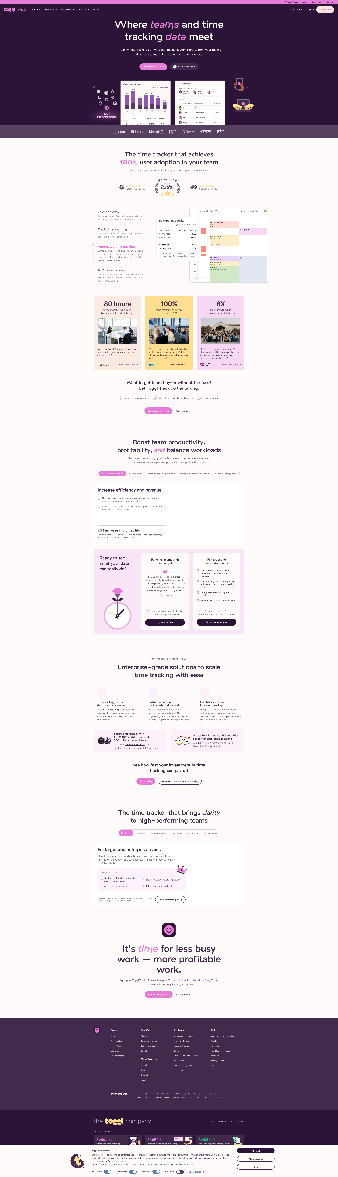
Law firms (177, 833)
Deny (255, 1167)
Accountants (193, 833)
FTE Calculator (200, 1094)
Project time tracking (149, 1046)
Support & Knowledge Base (222, 1036)
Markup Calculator (162, 1097)
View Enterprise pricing (170, 899)
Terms (221, 1061)
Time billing (146, 1036)
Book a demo (295, 9)
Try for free (325, 9)
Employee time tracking (151, 1041)
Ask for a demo (183, 994)
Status (214, 1066)
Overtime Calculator (217, 1094)
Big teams (126, 833)
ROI (199, 743)
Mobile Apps (116, 1046)
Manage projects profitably (161, 473)
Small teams (211, 833)
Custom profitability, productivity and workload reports (121, 879)
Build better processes (113, 473)
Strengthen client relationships (195, 473)
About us (321, 2)
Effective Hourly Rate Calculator (210, 1097)
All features (179, 1071)
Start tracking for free (153, 66)
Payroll (144, 1051)
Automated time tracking (116, 886)
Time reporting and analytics (186, 1056)
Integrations (179, 1061)
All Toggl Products (291, 2)
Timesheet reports (182, 1046)
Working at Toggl (237, 1121)
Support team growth (225, 473)
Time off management (183, 1066)
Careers (330, 2)
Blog (313, 2)
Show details (195, 1172)
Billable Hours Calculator (182, 1094)
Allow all (256, 1151)
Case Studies (116, 1041)
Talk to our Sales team (216, 622)
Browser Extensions (119, 1056)
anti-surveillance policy (112, 709)
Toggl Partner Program (220, 1051)
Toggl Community (218, 1041)
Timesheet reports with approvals (163, 879)
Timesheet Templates (141, 1094)
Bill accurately (136, 473)
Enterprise (84, 9)
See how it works (186, 66)
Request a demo (183, 411)
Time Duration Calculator (143, 1097)
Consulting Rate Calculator (183, 1097)
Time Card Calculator (161, 1094)
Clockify (144, 1065)
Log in (305, 2)
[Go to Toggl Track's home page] (15, 9)
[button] (35, 9)
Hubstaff (145, 1075)
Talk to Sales (146, 781)
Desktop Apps (117, 1051)
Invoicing (178, 1051)
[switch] (133, 1172)
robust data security (135, 744)
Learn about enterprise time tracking (180, 781)
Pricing (96, 9)
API (112, 1061)
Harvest (144, 1070)
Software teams (159, 833)
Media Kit (215, 1056)
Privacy (214, 1061)
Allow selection (256, 1159)
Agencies (141, 833)
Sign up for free (165, 622)
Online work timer (181, 1041)
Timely (144, 1080)
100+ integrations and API (159, 886)
